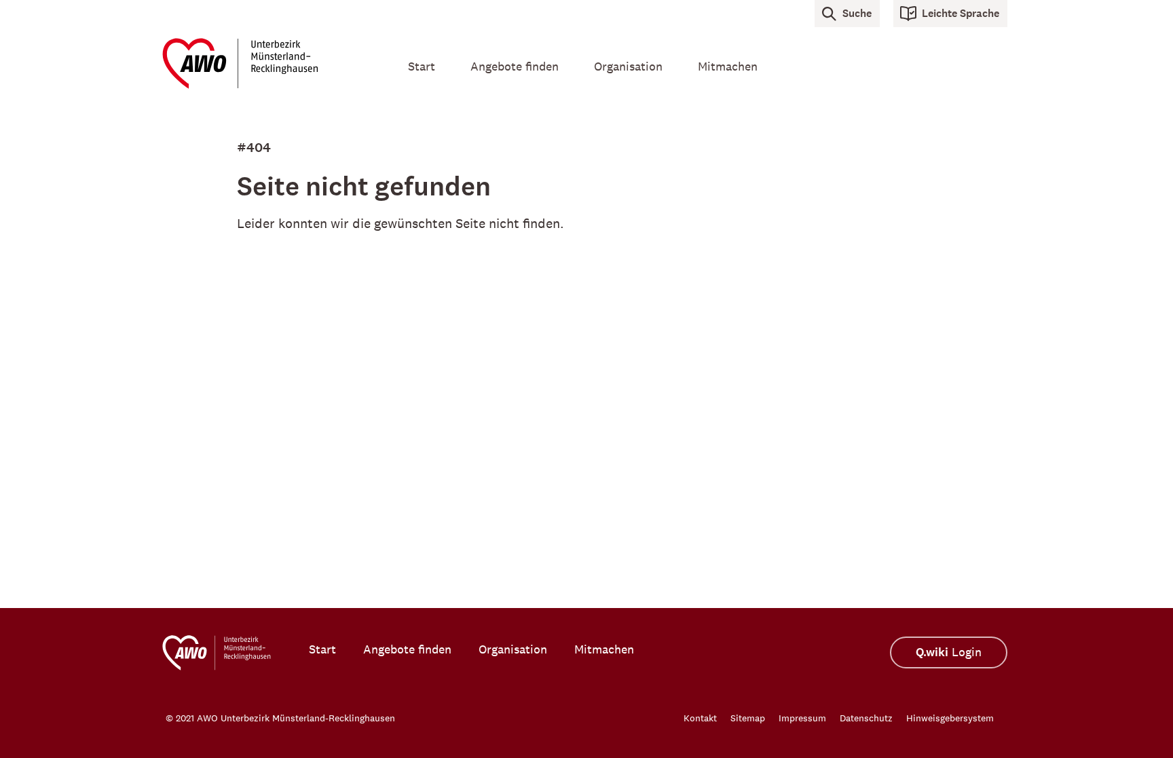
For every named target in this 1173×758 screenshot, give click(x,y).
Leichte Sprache (960, 13)
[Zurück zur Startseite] (267, 63)
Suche (857, 13)
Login (949, 652)
